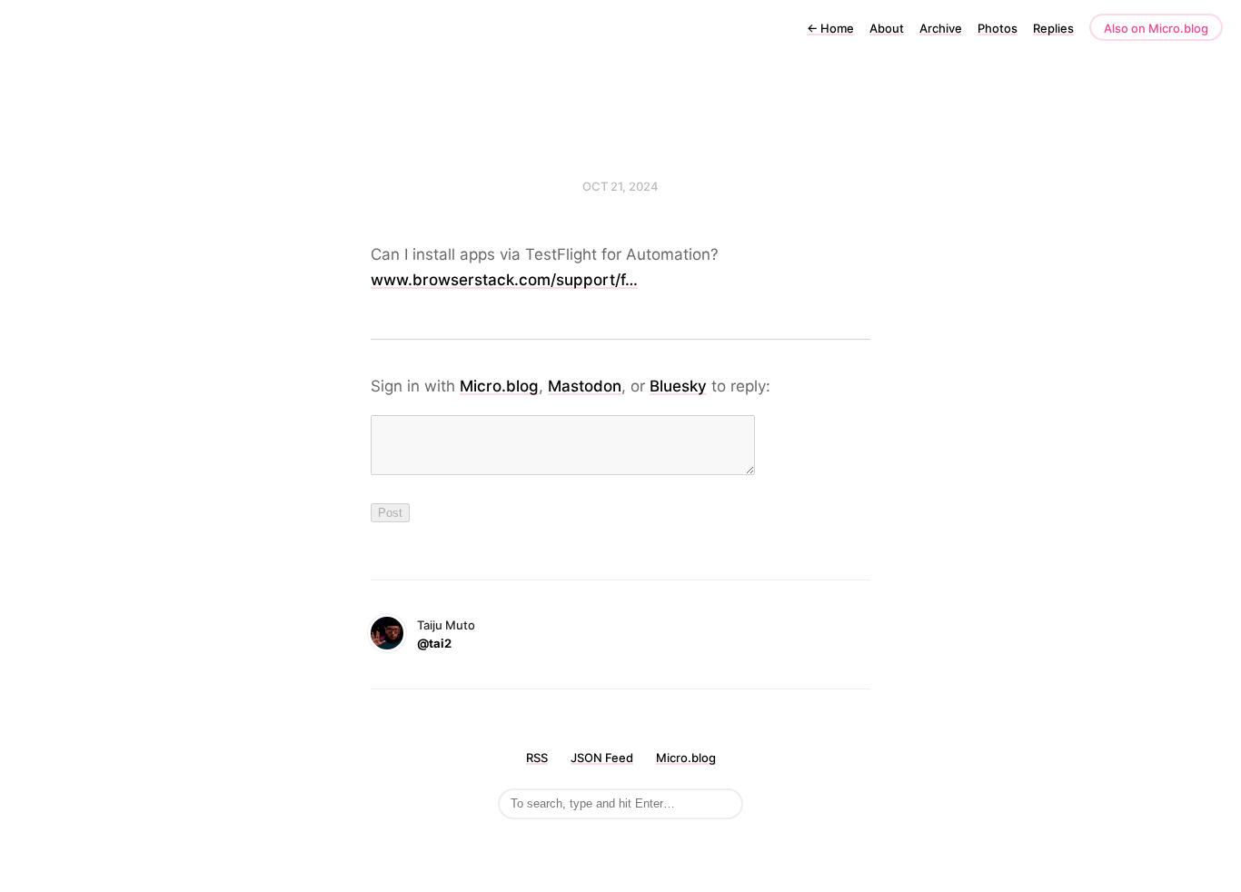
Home (830, 28)
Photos (998, 28)
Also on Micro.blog (1156, 28)
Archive (940, 28)
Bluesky (678, 386)
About (886, 28)
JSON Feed (602, 757)
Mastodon (584, 386)
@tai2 (434, 643)
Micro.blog (499, 386)
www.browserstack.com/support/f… (504, 280)
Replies (1053, 28)
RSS (537, 757)
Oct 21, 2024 (620, 186)
